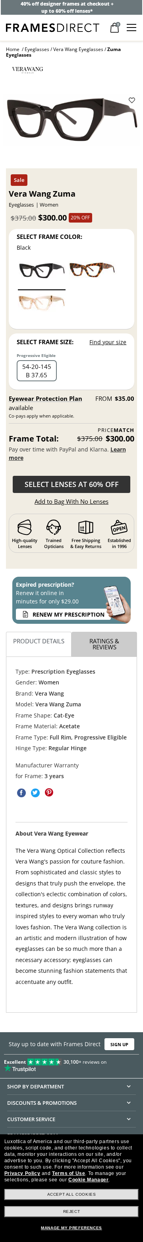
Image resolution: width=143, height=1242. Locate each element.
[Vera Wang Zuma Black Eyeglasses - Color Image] (42, 275)
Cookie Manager (88, 1180)
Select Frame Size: (45, 342)
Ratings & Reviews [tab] (104, 644)
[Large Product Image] (71, 122)
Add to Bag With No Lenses (71, 501)
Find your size (107, 342)
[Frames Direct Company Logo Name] (52, 27)
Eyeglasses (37, 49)
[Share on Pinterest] (49, 792)
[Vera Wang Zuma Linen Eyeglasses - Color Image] (42, 308)
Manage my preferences (71, 1228)
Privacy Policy (22, 1173)
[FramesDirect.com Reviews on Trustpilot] (71, 1063)
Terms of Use (68, 1173)
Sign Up (119, 1044)
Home (12, 49)
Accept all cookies (71, 1194)
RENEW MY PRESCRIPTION (68, 614)
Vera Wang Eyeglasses (78, 49)
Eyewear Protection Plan (45, 398)
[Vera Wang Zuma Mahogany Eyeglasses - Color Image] (92, 275)
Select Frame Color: (49, 237)
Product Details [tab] (38, 641)
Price (116, 430)
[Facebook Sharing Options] (21, 792)
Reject (71, 1211)
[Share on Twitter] (35, 792)
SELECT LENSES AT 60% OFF (72, 484)
